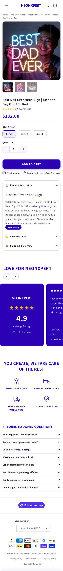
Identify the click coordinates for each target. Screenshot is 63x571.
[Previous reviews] (6, 276)
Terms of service (32, 558)
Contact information (33, 564)
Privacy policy (16, 558)
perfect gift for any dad (43, 206)
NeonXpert (18, 553)
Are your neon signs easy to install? (20, 442)
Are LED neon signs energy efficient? (21, 472)
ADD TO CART (31, 164)
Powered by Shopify (32, 553)
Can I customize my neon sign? (18, 464)
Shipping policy (49, 558)
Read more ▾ (13, 227)
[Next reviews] (15, 276)
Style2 (24, 133)
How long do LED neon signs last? (20, 434)
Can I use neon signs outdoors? (18, 479)
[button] (6, 5)
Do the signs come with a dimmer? (20, 487)
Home (5, 14)
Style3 (39, 133)
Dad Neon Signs (18, 14)
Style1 (9, 133)
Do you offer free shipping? (16, 449)
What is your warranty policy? (18, 457)
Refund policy (50, 553)
